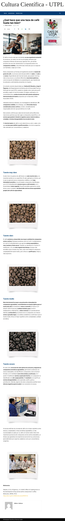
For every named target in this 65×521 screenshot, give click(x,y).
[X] (18, 29)
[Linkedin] (25, 29)
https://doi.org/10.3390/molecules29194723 (15, 496)
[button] (60, 13)
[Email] (29, 29)
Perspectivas (19, 13)
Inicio (5, 13)
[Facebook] (14, 29)
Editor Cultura (8, 25)
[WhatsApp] (21, 29)
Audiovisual (11, 13)
